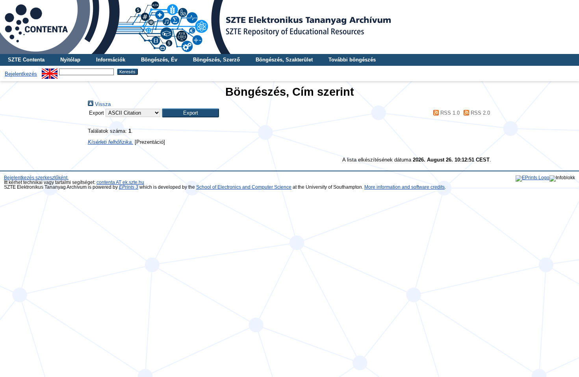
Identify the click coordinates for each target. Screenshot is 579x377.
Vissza (102, 104)
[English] (50, 71)
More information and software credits (404, 187)
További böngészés (352, 60)
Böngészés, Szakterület (284, 60)
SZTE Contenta (26, 60)
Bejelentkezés (21, 74)
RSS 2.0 (479, 113)
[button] (190, 112)
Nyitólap (70, 60)
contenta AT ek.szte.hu (120, 182)
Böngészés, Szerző (216, 60)
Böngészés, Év (159, 60)
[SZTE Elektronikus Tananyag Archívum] (289, 27)
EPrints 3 (128, 187)
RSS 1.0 (449, 113)
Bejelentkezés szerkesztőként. (36, 177)
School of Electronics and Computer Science (243, 187)
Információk (110, 60)
